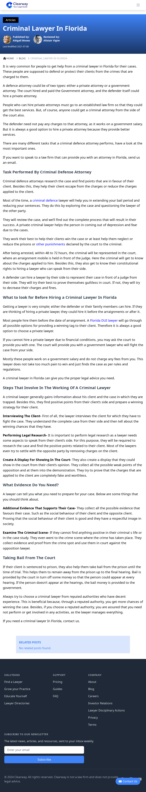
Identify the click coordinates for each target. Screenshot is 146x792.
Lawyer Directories (17, 703)
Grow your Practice (17, 689)
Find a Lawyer (13, 682)
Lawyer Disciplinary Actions (106, 710)
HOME (10, 58)
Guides (57, 689)
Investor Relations (100, 703)
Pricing (57, 682)
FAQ (55, 696)
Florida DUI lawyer (104, 320)
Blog (91, 689)
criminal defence (45, 200)
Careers (93, 696)
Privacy (93, 717)
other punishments (50, 244)
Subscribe (44, 759)
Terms (92, 725)
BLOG (22, 58)
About (92, 682)
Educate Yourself (15, 696)
